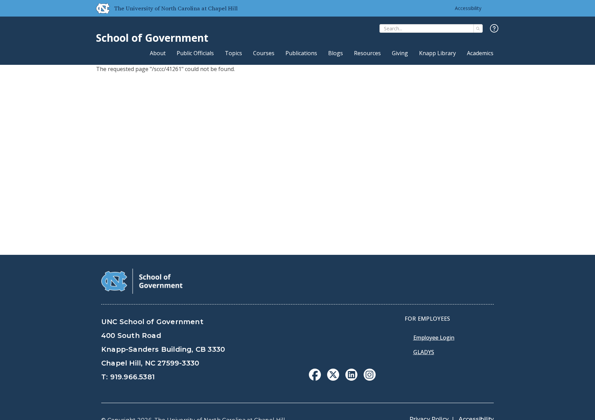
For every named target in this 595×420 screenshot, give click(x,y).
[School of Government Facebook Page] (315, 378)
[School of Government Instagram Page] (370, 378)
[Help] (494, 28)
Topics (233, 53)
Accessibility (468, 8)
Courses (263, 53)
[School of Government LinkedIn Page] (351, 378)
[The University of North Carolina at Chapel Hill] (100, 8)
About (158, 53)
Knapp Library (437, 53)
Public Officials (195, 53)
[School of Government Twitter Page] (333, 378)
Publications (301, 53)
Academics (480, 53)
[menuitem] (315, 375)
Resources (367, 53)
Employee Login (434, 337)
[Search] (478, 28)
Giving (400, 53)
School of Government (152, 38)
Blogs (335, 53)
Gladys (423, 352)
